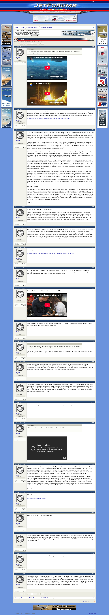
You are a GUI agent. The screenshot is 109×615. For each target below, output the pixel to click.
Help (86, 602)
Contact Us (81, 602)
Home (38, 12)
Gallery (45, 12)
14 (35, 43)
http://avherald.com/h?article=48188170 (36, 498)
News (32, 12)
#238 (93, 533)
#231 (93, 361)
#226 (93, 247)
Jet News (35, 41)
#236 (93, 492)
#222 (93, 109)
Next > (42, 43)
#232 (93, 382)
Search (59, 12)
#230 (93, 341)
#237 (93, 512)
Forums (52, 12)
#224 (93, 206)
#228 (93, 288)
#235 (93, 464)
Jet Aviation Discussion (24, 41)
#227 (93, 267)
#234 (93, 422)
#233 (93, 402)
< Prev (21, 43)
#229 (93, 321)
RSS (94, 601)
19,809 (24, 126)
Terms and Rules (92, 613)
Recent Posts (68, 12)
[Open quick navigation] (93, 27)
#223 (93, 129)
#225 (93, 227)
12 (32, 43)
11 (30, 43)
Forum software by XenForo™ (24, 613)
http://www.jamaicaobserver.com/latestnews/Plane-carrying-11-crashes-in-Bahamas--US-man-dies (50, 253)
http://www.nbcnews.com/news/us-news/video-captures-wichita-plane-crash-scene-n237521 (49, 118)
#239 (93, 553)
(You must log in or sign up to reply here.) (87, 593)
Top (93, 602)
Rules (76, 12)
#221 (93, 46)
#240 (93, 573)
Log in (93, 1)
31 (39, 43)
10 (28, 43)
